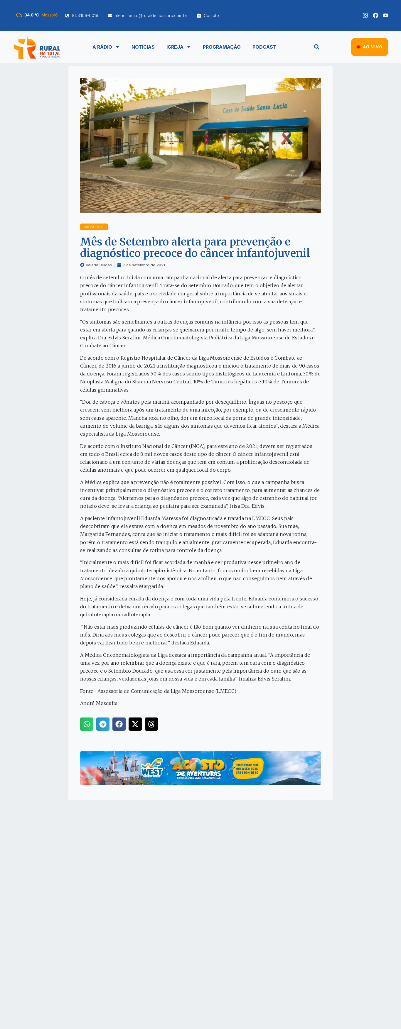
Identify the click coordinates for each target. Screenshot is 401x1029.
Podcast (264, 47)
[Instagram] (365, 15)
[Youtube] (385, 15)
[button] (316, 47)
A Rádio (102, 47)
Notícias (143, 47)
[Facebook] (375, 15)
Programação (222, 47)
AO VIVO (373, 47)
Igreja (174, 47)
